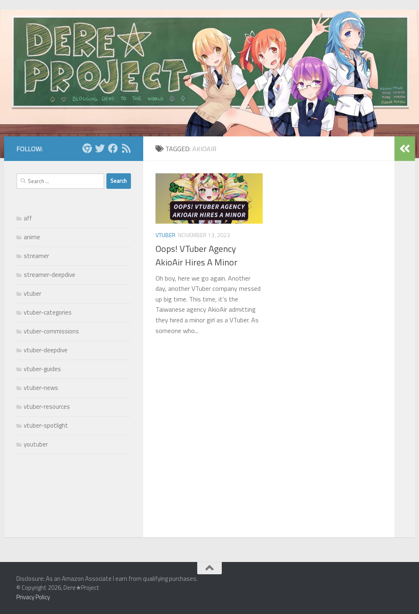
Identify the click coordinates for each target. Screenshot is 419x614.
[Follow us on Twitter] (100, 148)
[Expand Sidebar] (404, 148)
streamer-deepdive (49, 274)
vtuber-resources (47, 406)
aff (28, 218)
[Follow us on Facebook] (113, 148)
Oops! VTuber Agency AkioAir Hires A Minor (196, 255)
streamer (36, 256)
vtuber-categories (48, 312)
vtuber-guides (42, 369)
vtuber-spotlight (46, 425)
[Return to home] (87, 148)
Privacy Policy (33, 597)
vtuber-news (41, 387)
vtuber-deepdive (46, 350)
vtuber (165, 235)
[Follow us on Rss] (126, 148)
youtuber (36, 444)
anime (32, 237)
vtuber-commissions (51, 331)
